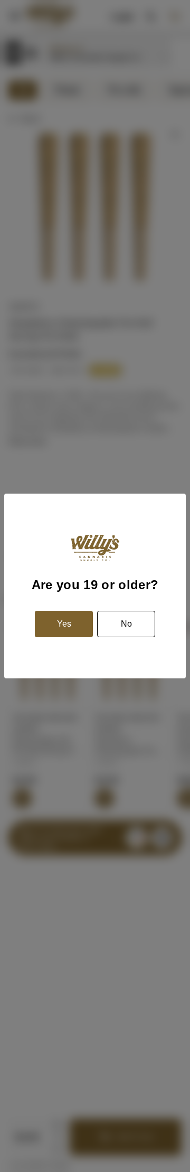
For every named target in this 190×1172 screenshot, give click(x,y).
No (126, 623)
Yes (64, 623)
